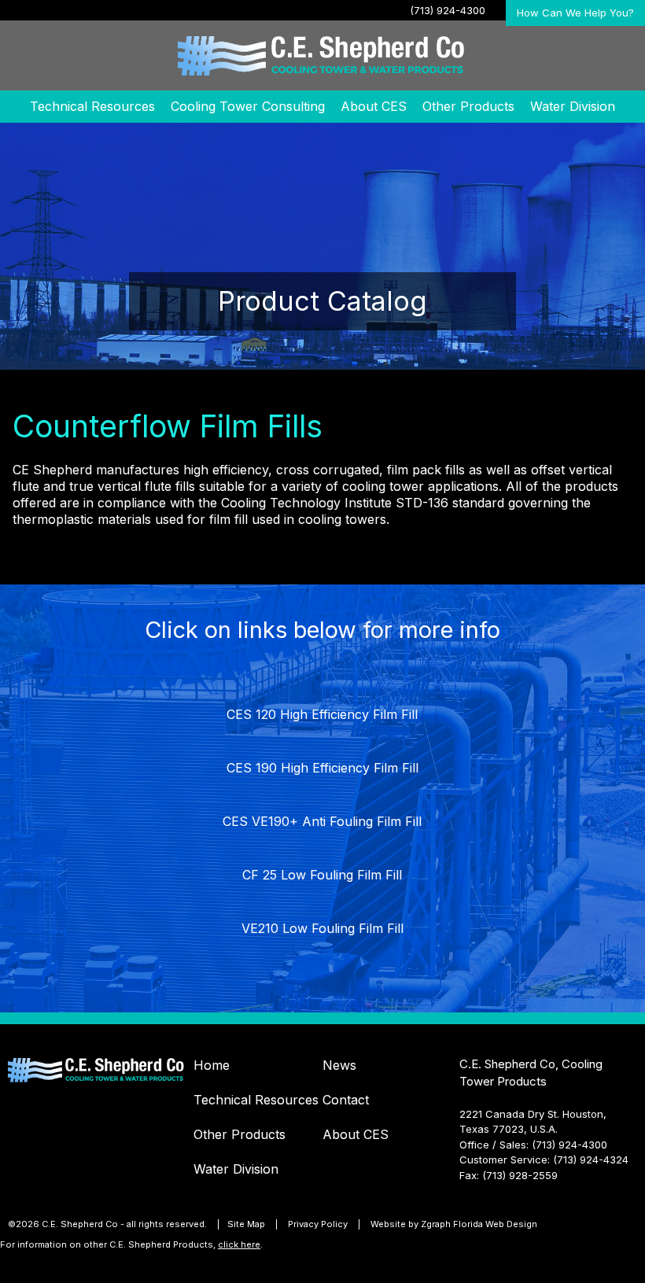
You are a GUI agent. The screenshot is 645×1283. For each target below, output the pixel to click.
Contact (345, 1100)
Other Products (468, 106)
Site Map (246, 1224)
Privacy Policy (318, 1224)
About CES (374, 106)
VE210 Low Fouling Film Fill (322, 928)
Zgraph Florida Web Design (479, 1224)
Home (212, 1065)
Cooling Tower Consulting (248, 106)
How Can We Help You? (575, 12)
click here (239, 1244)
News (339, 1065)
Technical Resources (92, 106)
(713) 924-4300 (447, 10)
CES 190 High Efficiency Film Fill (322, 768)
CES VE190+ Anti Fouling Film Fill (322, 821)
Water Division (572, 106)
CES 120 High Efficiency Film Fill (322, 714)
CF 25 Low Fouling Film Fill (322, 875)
